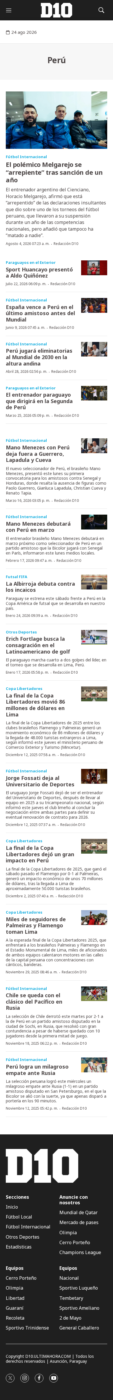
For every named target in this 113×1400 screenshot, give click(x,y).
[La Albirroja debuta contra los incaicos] (94, 582)
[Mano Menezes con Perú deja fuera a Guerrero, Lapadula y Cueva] (94, 445)
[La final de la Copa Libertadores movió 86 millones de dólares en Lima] (94, 693)
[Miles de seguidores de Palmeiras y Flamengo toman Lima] (94, 917)
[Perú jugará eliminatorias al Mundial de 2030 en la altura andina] (94, 349)
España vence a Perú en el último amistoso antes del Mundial (40, 313)
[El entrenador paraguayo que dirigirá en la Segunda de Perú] (94, 393)
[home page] (56, 10)
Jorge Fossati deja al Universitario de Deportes (40, 781)
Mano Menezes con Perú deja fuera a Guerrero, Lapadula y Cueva (38, 453)
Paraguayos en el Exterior (31, 262)
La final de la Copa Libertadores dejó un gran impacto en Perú (40, 854)
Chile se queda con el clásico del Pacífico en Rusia (34, 1001)
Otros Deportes (21, 632)
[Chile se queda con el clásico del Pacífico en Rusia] (94, 993)
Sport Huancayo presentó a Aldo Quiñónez (39, 272)
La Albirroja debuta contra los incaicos (40, 587)
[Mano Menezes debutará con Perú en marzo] (94, 522)
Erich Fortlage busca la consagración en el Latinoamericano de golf (38, 645)
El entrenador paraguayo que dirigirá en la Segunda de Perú (39, 401)
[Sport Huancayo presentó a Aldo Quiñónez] (94, 267)
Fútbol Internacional (26, 156)
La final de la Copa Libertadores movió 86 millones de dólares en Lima (35, 705)
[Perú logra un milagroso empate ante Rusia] (94, 1064)
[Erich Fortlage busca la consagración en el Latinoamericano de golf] (94, 637)
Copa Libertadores (24, 688)
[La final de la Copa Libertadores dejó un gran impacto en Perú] (94, 846)
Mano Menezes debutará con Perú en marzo (38, 527)
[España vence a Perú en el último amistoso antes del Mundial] (94, 305)
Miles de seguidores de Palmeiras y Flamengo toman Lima (36, 925)
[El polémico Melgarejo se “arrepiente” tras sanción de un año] (56, 120)
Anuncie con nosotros (73, 1199)
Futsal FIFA (16, 576)
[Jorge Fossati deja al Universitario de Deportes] (94, 776)
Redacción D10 (66, 243)
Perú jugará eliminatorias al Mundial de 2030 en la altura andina (39, 357)
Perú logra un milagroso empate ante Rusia (37, 1069)
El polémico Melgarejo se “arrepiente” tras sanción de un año (54, 172)
